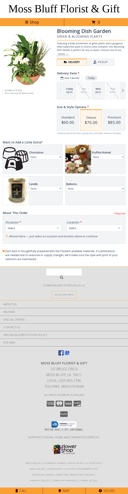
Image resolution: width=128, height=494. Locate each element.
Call (22, 491)
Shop (34, 22)
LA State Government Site (81, 468)
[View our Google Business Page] (67, 354)
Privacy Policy (40, 480)
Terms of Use (89, 480)
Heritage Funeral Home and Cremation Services (64, 437)
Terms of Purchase (65, 480)
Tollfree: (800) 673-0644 (64, 386)
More (61, 54)
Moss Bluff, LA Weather (45, 468)
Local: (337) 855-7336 (64, 380)
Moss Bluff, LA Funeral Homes (46, 463)
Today (91, 78)
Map (65, 491)
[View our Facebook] (61, 354)
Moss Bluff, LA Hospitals (85, 463)
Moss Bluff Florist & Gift (64, 9)
